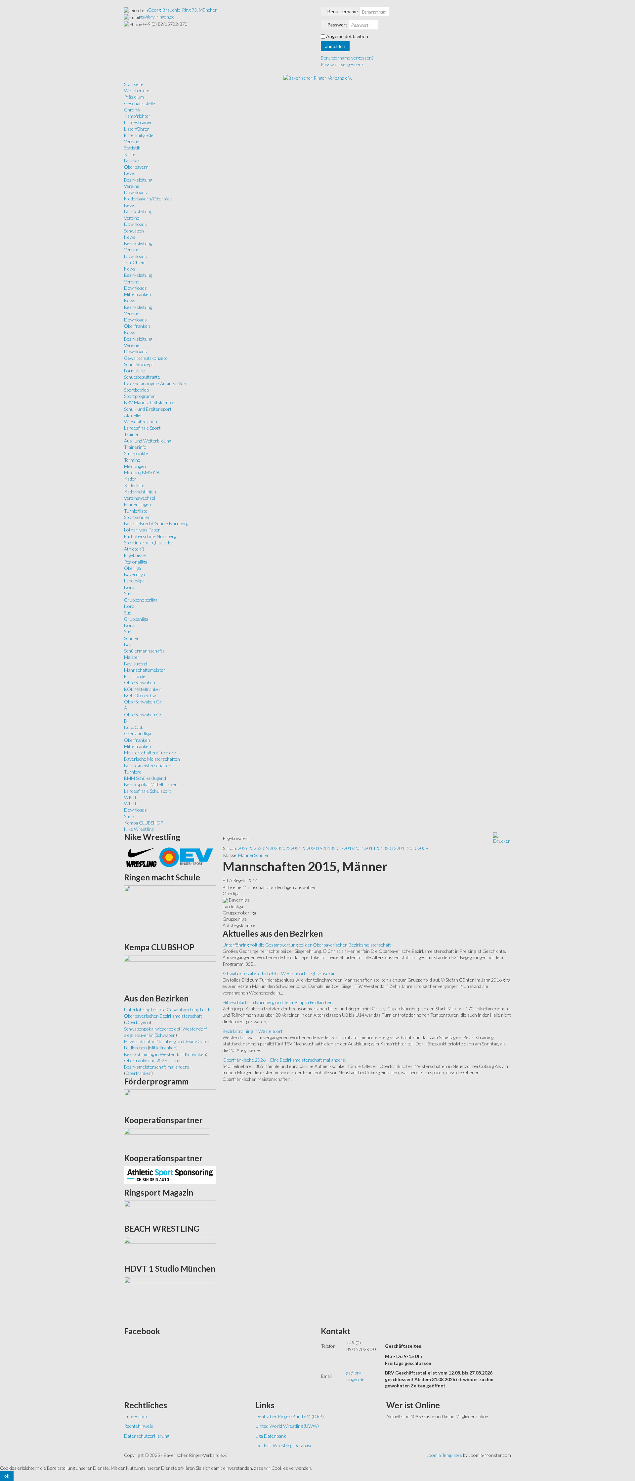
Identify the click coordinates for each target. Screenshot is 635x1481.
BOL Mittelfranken (142, 689)
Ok (6, 1476)
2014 (370, 848)
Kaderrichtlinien (140, 491)
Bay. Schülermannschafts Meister (144, 651)
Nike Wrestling (138, 829)
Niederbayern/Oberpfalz (148, 198)
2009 (423, 848)
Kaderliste (134, 485)
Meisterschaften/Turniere (150, 752)
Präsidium (134, 97)
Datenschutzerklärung (146, 1436)
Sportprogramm (139, 396)
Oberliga (132, 568)
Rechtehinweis (138, 1426)
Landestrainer (138, 122)
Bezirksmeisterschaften (147, 765)
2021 (296, 848)
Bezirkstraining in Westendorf (252, 1031)
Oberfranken (137, 326)
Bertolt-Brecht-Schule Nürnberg (156, 523)
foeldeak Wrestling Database (284, 1445)
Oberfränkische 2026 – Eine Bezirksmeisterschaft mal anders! (285, 1060)
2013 (380, 848)
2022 (285, 848)
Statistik (132, 147)
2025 (253, 848)
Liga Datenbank (270, 1436)
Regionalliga (135, 562)
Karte (130, 154)
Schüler (131, 638)
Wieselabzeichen (140, 421)
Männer (246, 855)
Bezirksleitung (138, 180)
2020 (306, 848)
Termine (132, 460)
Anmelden (335, 46)
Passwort (337, 24)
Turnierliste (136, 511)
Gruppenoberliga (140, 600)
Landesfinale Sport (142, 428)
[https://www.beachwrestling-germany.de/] (170, 1248)
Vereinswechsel (139, 498)
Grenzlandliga (137, 733)
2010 (412, 848)
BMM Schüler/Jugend (145, 778)
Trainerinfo (135, 447)
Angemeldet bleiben (347, 36)
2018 (327, 848)
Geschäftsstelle (139, 103)
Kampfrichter (137, 116)
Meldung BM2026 (141, 472)
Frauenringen (137, 504)
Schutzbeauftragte (142, 377)
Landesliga (134, 580)
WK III (131, 803)
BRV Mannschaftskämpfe (149, 402)
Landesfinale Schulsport (147, 791)
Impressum (135, 1416)
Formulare (134, 370)
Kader (130, 479)
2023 (275, 848)
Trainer (131, 434)
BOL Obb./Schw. (140, 695)
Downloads (135, 192)
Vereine (131, 141)
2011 (402, 848)
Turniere (133, 772)
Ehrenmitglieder (139, 135)
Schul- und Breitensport (148, 409)
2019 (317, 848)
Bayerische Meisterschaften (152, 759)
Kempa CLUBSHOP (143, 822)
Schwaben (134, 230)
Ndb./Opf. (133, 727)
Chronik (132, 109)
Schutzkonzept (138, 364)
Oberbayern (136, 167)
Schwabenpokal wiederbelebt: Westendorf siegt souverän (279, 973)
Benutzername (342, 11)
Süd (127, 593)
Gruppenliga (136, 619)
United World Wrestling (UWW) (287, 1426)
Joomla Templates (444, 1455)
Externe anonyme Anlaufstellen (155, 383)
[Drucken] (502, 838)
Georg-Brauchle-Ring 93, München (183, 10)
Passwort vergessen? (342, 64)
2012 (391, 848)
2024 (264, 848)
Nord (129, 587)
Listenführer (136, 129)
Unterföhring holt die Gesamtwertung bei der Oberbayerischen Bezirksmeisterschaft (307, 945)
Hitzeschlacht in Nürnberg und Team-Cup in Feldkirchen (278, 1002)
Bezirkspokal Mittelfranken (151, 784)
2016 (349, 848)
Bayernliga (134, 574)
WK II (130, 797)
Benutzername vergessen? (347, 58)
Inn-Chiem (135, 262)
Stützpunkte (136, 453)
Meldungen (135, 466)
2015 (359, 848)
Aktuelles (133, 415)
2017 (338, 848)
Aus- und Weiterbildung (147, 441)
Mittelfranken (137, 294)
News (129, 173)
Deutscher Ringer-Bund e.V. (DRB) (289, 1416)
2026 (243, 848)
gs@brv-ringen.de (157, 17)
